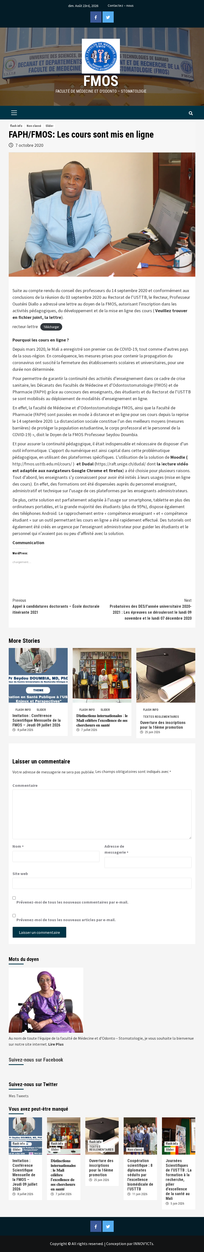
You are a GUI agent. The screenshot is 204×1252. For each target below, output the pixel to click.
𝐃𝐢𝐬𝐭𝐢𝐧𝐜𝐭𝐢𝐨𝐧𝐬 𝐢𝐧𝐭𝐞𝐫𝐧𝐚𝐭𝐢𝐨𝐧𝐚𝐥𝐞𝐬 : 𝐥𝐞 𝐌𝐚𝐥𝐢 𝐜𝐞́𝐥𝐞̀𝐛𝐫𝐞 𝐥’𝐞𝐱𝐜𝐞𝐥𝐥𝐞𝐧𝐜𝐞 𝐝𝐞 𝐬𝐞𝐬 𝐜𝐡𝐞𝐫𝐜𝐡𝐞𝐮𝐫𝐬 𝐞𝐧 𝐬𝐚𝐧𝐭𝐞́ (102, 720)
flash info (16, 126)
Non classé (34, 126)
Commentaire (25, 785)
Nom (18, 846)
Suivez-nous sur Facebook (36, 1060)
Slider (49, 126)
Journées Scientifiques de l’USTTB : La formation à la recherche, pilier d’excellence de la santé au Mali (179, 1179)
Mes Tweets (19, 1095)
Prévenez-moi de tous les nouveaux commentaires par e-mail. (72, 902)
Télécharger (51, 327)
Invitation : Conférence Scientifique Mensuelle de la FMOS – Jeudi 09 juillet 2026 (36, 720)
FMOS (100, 81)
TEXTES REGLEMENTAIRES (161, 717)
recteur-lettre (25, 326)
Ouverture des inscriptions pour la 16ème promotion (163, 725)
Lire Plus (56, 1044)
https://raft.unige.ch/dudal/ (121, 464)
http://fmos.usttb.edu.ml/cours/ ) (43, 464)
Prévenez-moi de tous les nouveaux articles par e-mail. (66, 919)
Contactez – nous (121, 5)
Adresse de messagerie (116, 849)
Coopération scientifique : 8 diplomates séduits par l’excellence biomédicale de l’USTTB (140, 1174)
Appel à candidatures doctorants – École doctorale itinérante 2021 (56, 606)
